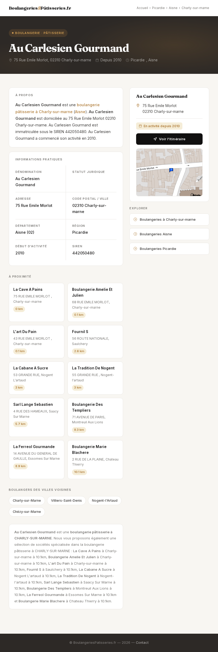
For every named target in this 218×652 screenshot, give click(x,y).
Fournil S (80, 332)
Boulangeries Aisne (156, 234)
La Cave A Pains (28, 289)
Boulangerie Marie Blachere (89, 450)
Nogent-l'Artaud (105, 500)
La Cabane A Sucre (30, 368)
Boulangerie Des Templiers (87, 407)
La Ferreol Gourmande (34, 447)
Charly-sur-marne (195, 8)
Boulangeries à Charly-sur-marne (168, 219)
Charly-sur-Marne (27, 500)
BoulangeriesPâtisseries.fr (40, 8)
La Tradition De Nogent (93, 368)
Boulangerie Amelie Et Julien (92, 292)
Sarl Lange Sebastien (33, 404)
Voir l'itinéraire (172, 139)
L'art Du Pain (24, 332)
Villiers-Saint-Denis (66, 500)
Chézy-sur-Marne (27, 512)
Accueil (142, 8)
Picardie (158, 8)
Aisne (173, 8)
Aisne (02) (24, 232)
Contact (142, 643)
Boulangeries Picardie (158, 248)
